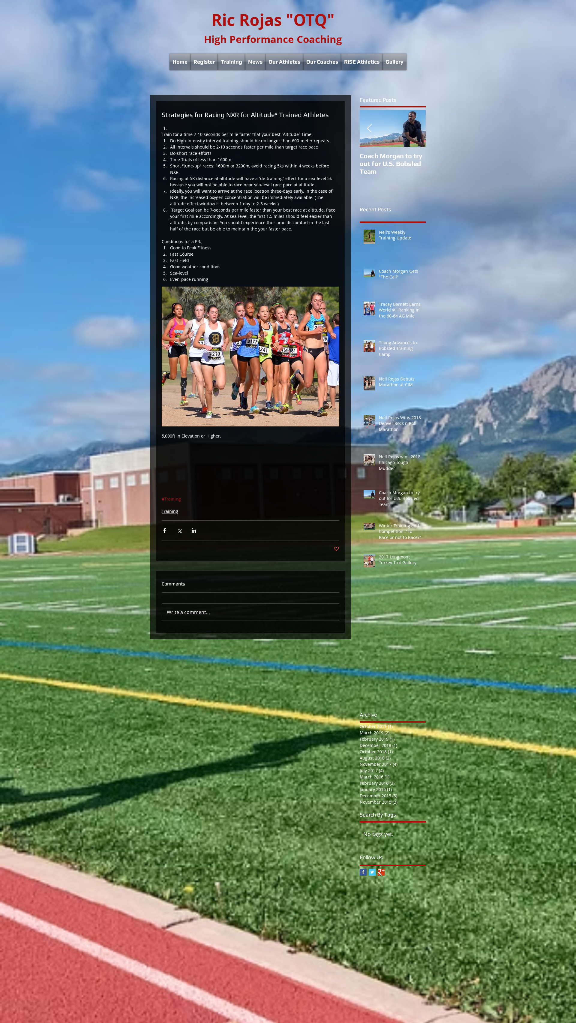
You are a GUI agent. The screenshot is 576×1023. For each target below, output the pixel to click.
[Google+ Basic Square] (381, 872)
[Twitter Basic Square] (372, 872)
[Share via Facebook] (164, 530)
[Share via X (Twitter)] (179, 530)
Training (170, 511)
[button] (204, 61)
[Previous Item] (369, 128)
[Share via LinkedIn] (194, 530)
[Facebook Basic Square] (363, 872)
